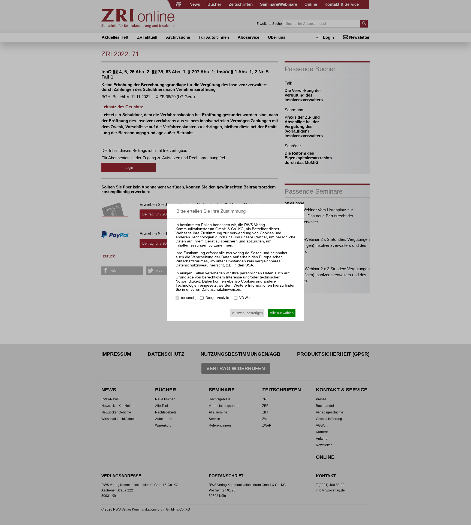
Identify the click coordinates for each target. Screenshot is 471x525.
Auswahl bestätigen (247, 313)
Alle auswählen (282, 313)
